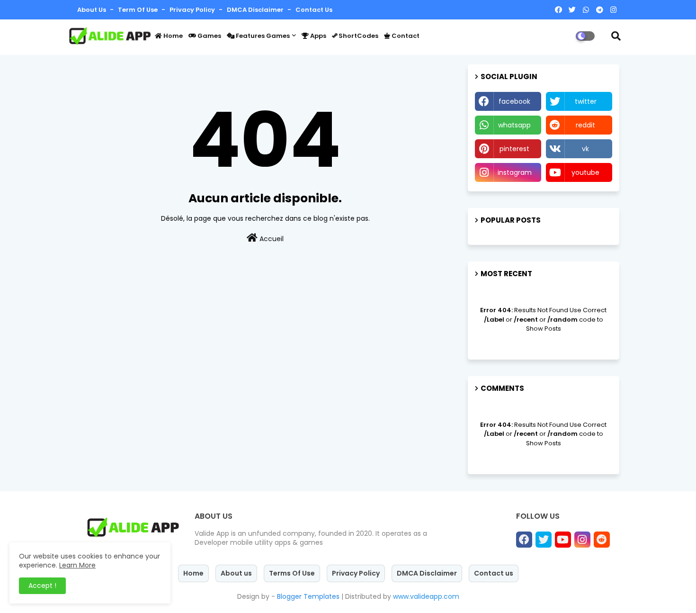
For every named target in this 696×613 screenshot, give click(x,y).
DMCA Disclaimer (256, 9)
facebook (514, 101)
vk (585, 148)
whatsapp (514, 125)
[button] (616, 36)
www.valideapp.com (426, 596)
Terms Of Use (292, 573)
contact (404, 35)
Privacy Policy (193, 9)
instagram (515, 172)
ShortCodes (357, 35)
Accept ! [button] (42, 585)
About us (236, 573)
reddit (585, 125)
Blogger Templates (308, 596)
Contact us (313, 9)
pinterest (514, 148)
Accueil (271, 238)
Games (208, 35)
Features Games (262, 35)
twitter (586, 101)
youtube (585, 172)
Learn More (77, 565)
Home (172, 35)
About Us (92, 9)
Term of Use (138, 9)
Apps (317, 35)
